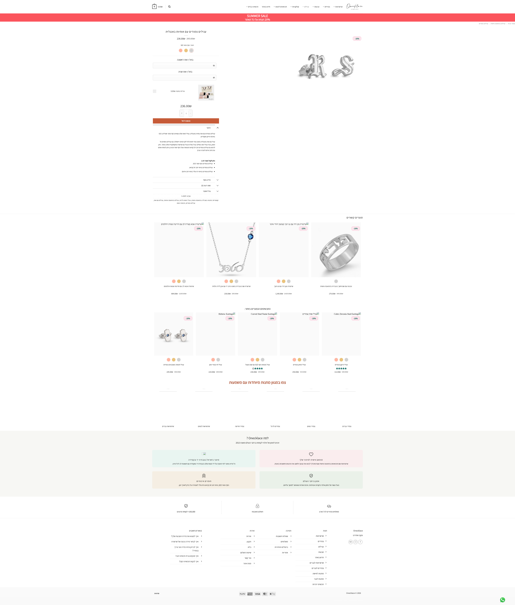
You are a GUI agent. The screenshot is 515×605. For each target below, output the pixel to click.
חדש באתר (266, 6)
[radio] (191, 50)
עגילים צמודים (483, 23)
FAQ (345, 600)
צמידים (327, 6)
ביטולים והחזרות (281, 547)
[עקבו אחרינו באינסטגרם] (355, 542)
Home (360, 600)
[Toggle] (217, 127)
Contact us (338, 600)
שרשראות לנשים (204, 426)
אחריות (285, 552)
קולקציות (295, 6)
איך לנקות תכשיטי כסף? (188, 561)
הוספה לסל (186, 120)
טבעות (316, 6)
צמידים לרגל (275, 426)
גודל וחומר (207, 191)
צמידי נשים (311, 426)
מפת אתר (247, 563)
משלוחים (284, 541)
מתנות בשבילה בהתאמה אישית (202, 200)
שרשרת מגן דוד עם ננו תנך (283, 286)
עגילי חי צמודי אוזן (215, 364)
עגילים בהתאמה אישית (498, 23)
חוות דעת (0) (206, 185)
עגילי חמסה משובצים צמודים (173, 364)
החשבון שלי (353, 600)
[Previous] (361, 261)
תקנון (249, 541)
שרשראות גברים (168, 426)
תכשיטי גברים (253, 6)
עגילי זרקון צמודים (341, 364)
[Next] (154, 261)
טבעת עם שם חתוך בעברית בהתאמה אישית (336, 286)
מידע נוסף (207, 180)
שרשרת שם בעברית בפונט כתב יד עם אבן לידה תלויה (231, 286)
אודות (248, 536)
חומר (192, 45)
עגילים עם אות (158, 200)
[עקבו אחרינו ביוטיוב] (350, 542)
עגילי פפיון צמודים (299, 364)
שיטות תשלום (245, 552)
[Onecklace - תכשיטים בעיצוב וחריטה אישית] (355, 7)
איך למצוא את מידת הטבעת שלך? (184, 536)
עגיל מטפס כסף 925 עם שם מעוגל (257, 364)
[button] (169, 6)
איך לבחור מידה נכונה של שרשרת (184, 541)
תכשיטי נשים (181, 203)
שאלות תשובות (282, 536)
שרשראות (339, 6)
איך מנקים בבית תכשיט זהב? (186, 556)
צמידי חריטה (239, 426)
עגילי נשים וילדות (185, 200)
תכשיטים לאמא (281, 6)
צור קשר (247, 558)
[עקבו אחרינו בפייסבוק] (360, 542)
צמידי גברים (346, 426)
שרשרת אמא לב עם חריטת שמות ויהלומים (179, 286)
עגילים (306, 6)
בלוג (249, 547)
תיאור (209, 127)
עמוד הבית (511, 23)
